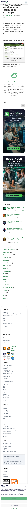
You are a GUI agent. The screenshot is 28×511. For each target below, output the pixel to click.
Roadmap (5, 326)
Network (12, 234)
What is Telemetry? (7, 431)
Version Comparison (7, 323)
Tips (4, 295)
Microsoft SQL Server (8, 396)
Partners (5, 474)
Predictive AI (5, 380)
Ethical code (5, 476)
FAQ (4, 450)
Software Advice (6, 340)
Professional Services (8, 445)
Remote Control (21, 210)
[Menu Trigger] (26, 2)
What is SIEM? (6, 427)
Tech (4, 17)
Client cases (5, 413)
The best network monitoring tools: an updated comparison (15, 229)
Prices (4, 330)
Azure (4, 383)
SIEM (4, 318)
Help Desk (5, 265)
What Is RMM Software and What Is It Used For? (15, 208)
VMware (5, 394)
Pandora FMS (6, 282)
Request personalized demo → (12, 456)
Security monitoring (7, 373)
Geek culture (6, 263)
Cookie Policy (10, 508)
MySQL (4, 388)
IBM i (4, 386)
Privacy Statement (16, 508)
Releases (5, 284)
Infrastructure (6, 368)
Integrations (6, 271)
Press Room (5, 473)
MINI (4, 320)
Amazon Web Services (8, 381)
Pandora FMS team (8, 15)
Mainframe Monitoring (8, 375)
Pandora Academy (7, 446)
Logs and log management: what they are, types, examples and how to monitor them (16, 239)
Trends (4, 298)
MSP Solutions (6, 376)
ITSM (4, 274)
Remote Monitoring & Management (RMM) (13, 314)
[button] (26, 486)
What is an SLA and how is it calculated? (14, 215)
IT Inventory (5, 378)
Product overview (7, 325)
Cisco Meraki (6, 384)
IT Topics (5, 407)
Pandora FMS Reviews (13, 348)
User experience (6, 370)
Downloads (5, 410)
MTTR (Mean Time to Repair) (9, 430)
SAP (4, 392)
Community (19, 232)
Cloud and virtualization (8, 372)
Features (9, 234)
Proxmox (5, 391)
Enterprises (6, 257)
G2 (3, 337)
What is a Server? (7, 433)
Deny (14, 501)
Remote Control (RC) (8, 315)
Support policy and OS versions (10, 451)
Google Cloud (6, 397)
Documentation (6, 412)
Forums (4, 420)
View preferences (14, 505)
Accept (14, 498)
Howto (5, 268)
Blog (4, 418)
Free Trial (5, 322)
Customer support (8, 255)
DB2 (4, 399)
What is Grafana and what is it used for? (15, 222)
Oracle (4, 389)
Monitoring (6, 276)
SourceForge (6, 342)
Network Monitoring (7, 365)
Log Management (7, 367)
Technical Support (7, 443)
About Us (5, 471)
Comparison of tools (7, 416)
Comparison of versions (8, 415)
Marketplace (5, 408)
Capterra (5, 339)
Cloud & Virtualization (9, 249)
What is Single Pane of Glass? (10, 428)
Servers (5, 290)
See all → (5, 400)
